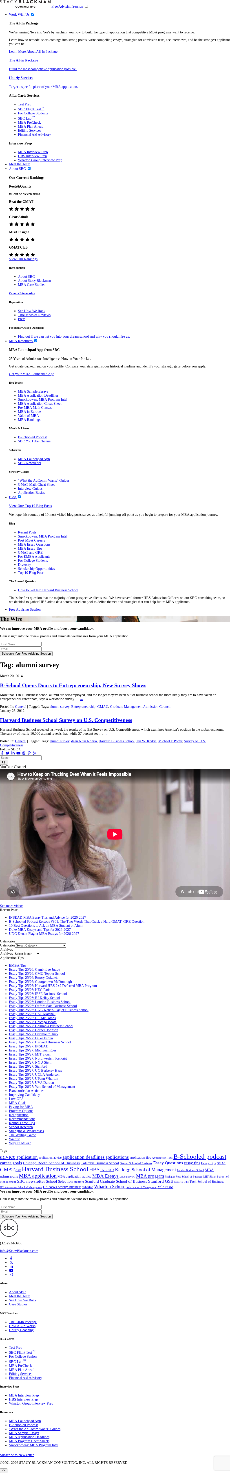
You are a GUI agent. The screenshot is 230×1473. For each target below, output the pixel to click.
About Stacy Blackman (34, 280)
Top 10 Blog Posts (31, 573)
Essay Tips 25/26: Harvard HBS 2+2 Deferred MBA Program (53, 986)
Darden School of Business (136, 1163)
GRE (18, 1170)
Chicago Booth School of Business (51, 1163)
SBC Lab (26, 118)
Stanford (79, 1181)
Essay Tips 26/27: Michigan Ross (32, 1050)
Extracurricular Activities (26, 1091)
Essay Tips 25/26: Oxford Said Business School (43, 1006)
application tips (140, 1157)
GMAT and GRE (30, 552)
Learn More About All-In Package (33, 51)
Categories (7, 945)
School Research (21, 1127)
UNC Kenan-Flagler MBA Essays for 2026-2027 (44, 933)
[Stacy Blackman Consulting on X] (11, 1262)
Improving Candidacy (24, 1095)
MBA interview (127, 1177)
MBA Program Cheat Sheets (29, 1441)
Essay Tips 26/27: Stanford (28, 1066)
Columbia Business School (100, 1163)
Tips (186, 1181)
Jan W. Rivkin (146, 741)
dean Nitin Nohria (84, 741)
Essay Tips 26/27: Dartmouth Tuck (33, 1034)
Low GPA (16, 1099)
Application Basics (31, 492)
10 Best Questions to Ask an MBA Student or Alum (45, 925)
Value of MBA (28, 415)
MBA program (150, 1176)
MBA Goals (17, 1103)
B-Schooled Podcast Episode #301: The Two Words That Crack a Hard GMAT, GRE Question (76, 921)
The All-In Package (23, 1322)
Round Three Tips (22, 1123)
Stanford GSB (160, 1181)
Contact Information (22, 293)
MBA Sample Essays (33, 391)
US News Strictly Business (62, 1187)
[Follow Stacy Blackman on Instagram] (24, 753)
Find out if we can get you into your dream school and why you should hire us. (74, 336)
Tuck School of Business (207, 1181)
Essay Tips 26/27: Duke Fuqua (31, 1038)
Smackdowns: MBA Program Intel (42, 399)
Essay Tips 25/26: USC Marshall (32, 1014)
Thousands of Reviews (34, 315)
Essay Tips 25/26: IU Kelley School (34, 998)
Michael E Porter (170, 741)
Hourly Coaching (21, 1330)
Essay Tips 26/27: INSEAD (29, 1046)
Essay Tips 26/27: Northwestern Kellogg (38, 1058)
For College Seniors (23, 1356)
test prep (178, 1182)
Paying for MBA (21, 1107)
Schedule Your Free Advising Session (26, 653)
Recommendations (22, 1119)
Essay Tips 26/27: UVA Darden (31, 1082)
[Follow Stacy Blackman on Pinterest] (29, 753)
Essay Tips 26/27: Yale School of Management (42, 1086)
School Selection (59, 1181)
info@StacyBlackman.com (19, 1251)
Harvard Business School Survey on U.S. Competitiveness (66, 720)
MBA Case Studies (31, 284)
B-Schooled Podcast (32, 437)
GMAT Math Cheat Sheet (36, 484)
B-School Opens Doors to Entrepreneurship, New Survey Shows (73, 685)
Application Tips (162, 1157)
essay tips (192, 1162)
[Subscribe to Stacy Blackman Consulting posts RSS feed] (34, 753)
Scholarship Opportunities (36, 568)
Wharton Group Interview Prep (40, 160)
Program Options (21, 1111)
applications (117, 1157)
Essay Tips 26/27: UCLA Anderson (34, 1074)
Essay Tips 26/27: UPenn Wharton (33, 1078)
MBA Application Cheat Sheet (39, 403)
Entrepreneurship (83, 706)
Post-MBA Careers (31, 540)
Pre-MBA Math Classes (35, 407)
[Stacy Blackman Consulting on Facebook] (2, 753)
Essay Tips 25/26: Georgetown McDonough (40, 981)
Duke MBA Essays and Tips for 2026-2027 (40, 929)
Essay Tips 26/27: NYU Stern (30, 1062)
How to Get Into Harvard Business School (48, 590)
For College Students (33, 113)
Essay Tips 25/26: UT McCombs (32, 1018)
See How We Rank (31, 311)
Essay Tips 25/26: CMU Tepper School (37, 973)
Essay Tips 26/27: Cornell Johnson (33, 1030)
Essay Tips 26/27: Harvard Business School (40, 1042)
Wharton (87, 1187)
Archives (6, 953)
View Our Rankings (23, 259)
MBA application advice (74, 1176)
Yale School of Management (141, 1187)
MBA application (38, 1176)
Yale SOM (165, 1187)
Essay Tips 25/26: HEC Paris (29, 990)
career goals (11, 1162)
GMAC (102, 706)
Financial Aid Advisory (34, 134)
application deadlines (83, 1157)
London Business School (190, 1170)
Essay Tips (208, 1163)
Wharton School (110, 1186)
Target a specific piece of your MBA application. (43, 87)
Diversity (24, 564)
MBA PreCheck (29, 122)
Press (21, 319)
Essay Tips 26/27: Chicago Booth (33, 1022)
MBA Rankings (29, 420)
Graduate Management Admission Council (140, 706)
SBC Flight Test (31, 109)
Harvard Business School (117, 741)
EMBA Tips (17, 965)
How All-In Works (22, 1326)
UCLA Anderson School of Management (21, 1187)
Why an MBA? (20, 1143)
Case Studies (18, 1304)
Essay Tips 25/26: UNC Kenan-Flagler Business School (48, 1010)
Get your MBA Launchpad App (31, 374)
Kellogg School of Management (145, 1169)
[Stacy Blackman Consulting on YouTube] (11, 1270)
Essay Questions (168, 1162)
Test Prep (24, 104)
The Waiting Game (22, 1135)
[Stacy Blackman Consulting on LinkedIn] (11, 1266)
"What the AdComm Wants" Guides (43, 480)
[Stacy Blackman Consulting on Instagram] (11, 1274)
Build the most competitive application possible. (43, 69)
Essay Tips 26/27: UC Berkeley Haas (35, 1070)
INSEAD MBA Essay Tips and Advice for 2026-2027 (47, 917)
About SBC (26, 276)
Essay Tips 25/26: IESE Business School (38, 994)
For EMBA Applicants (34, 556)
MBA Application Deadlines (38, 395)
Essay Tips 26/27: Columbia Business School (41, 1026)
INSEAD (107, 1170)
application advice (50, 1157)
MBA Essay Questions (34, 544)
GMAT (7, 1169)
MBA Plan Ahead (30, 126)
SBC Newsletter (29, 463)
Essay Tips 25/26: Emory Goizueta (33, 977)
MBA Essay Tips (30, 548)
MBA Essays (105, 1176)
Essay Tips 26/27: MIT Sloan (30, 1054)
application (27, 1157)
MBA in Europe (29, 411)
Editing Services (29, 130)
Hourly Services (21, 78)
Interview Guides (30, 488)
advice (7, 1157)
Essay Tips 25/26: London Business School (40, 1002)
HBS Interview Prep (32, 156)
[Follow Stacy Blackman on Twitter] (7, 753)
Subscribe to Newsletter (17, 1455)
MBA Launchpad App (34, 459)
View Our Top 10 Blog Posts (30, 506)
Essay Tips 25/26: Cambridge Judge (34, 969)
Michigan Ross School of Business (183, 1176)
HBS (94, 1169)
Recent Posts (27, 532)
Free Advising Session (67, 6)
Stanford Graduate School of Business (116, 1181)
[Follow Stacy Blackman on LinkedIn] (13, 753)
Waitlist (14, 1139)
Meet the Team (19, 1296)
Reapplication (19, 1115)
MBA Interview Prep (33, 152)
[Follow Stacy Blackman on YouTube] (18, 753)
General (20, 706)
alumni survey (59, 706)
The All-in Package (23, 60)
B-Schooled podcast (199, 1156)
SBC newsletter (31, 1181)
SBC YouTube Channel (34, 441)
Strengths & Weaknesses (26, 1131)
